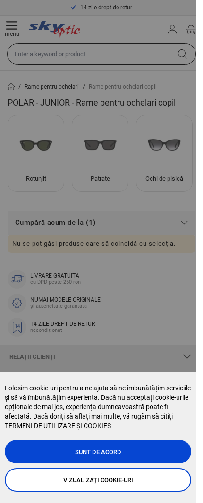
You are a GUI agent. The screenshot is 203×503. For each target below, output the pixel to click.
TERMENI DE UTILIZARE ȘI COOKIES (58, 425)
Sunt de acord (98, 451)
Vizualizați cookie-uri (98, 480)
